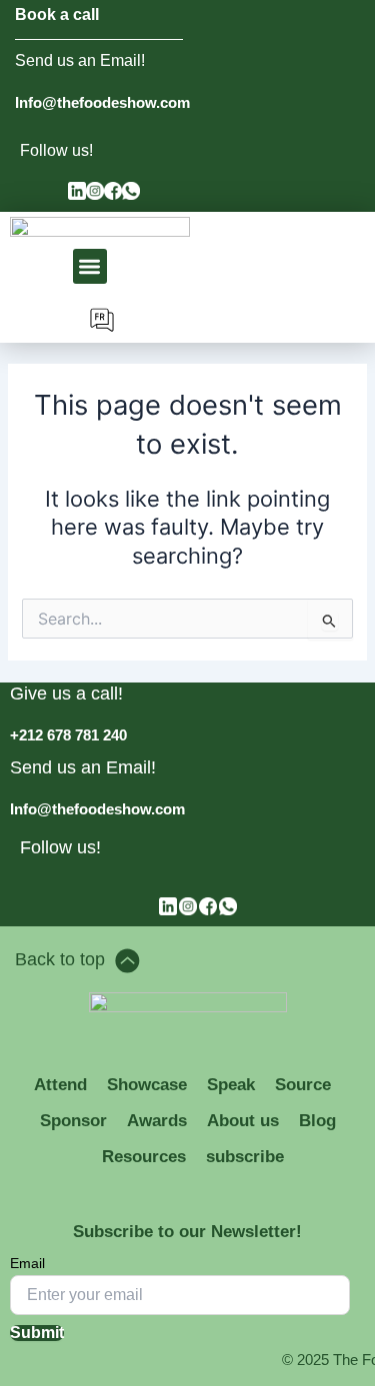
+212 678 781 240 (68, 734)
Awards (157, 1120)
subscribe (245, 1156)
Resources (144, 1156)
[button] (90, 266)
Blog (317, 1120)
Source (303, 1084)
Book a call (57, 14)
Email (27, 1263)
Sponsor (73, 1120)
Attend (60, 1084)
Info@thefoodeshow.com (102, 102)
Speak (231, 1084)
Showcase (147, 1084)
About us (243, 1120)
